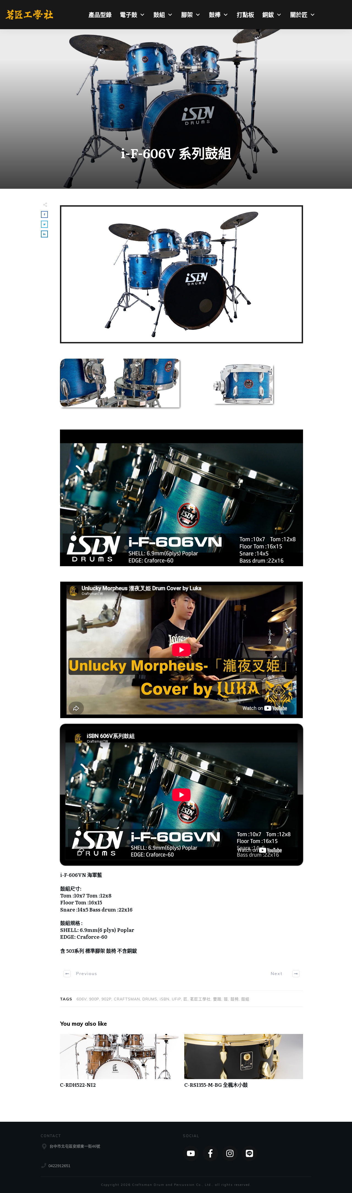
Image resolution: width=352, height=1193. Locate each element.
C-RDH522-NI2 (119, 1064)
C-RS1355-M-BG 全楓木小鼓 (243, 1064)
